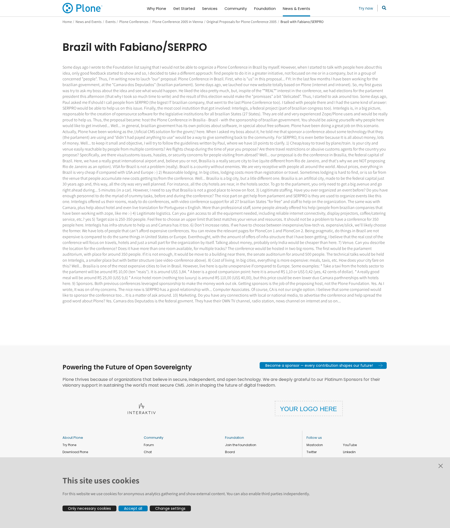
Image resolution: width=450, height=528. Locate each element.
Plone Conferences (133, 21)
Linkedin (349, 452)
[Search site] (383, 8)
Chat (148, 452)
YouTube (350, 445)
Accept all (133, 508)
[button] (323, 365)
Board (230, 452)
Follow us (314, 437)
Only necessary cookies (89, 508)
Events (110, 21)
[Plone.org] (83, 8)
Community (153, 437)
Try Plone (69, 445)
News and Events (89, 21)
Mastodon (315, 445)
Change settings (170, 508)
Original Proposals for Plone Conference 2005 (242, 21)
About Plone (73, 437)
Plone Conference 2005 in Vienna (177, 21)
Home (67, 21)
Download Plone (75, 452)
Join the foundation (240, 445)
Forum (149, 445)
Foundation (234, 437)
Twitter (312, 452)
